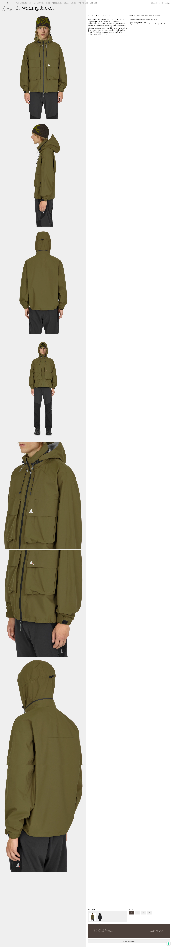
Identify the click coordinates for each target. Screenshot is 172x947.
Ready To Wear (96, 15)
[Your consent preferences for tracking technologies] (168, 943)
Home (89, 15)
